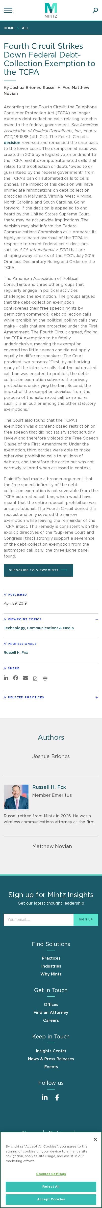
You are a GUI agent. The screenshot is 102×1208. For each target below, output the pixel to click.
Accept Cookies (51, 1199)
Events (51, 1067)
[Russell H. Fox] (16, 797)
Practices (51, 958)
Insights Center (51, 1051)
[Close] (95, 1139)
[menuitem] (10, 28)
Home (9, 28)
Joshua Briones (25, 88)
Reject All (50, 1186)
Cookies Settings (51, 1174)
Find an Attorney (51, 1013)
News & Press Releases (51, 1059)
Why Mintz (51, 974)
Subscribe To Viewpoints (34, 570)
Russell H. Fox (56, 88)
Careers (51, 1021)
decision (12, 143)
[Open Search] (95, 10)
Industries (51, 966)
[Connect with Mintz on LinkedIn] (45, 1100)
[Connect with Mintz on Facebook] (57, 1100)
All (25, 28)
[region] (51, 1170)
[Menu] (9, 10)
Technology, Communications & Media (39, 628)
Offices (51, 1005)
